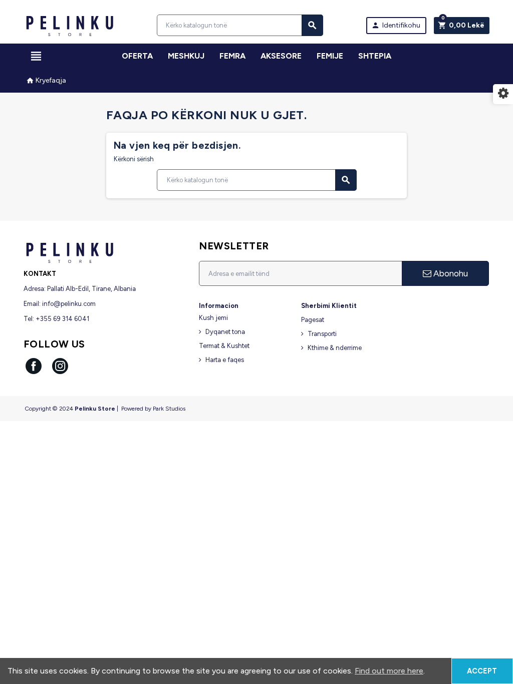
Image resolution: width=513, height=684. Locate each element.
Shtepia (374, 56)
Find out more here (389, 670)
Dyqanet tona (225, 331)
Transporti (322, 333)
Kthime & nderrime (335, 348)
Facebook (34, 366)
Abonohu (449, 273)
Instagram (60, 366)
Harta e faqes (224, 360)
